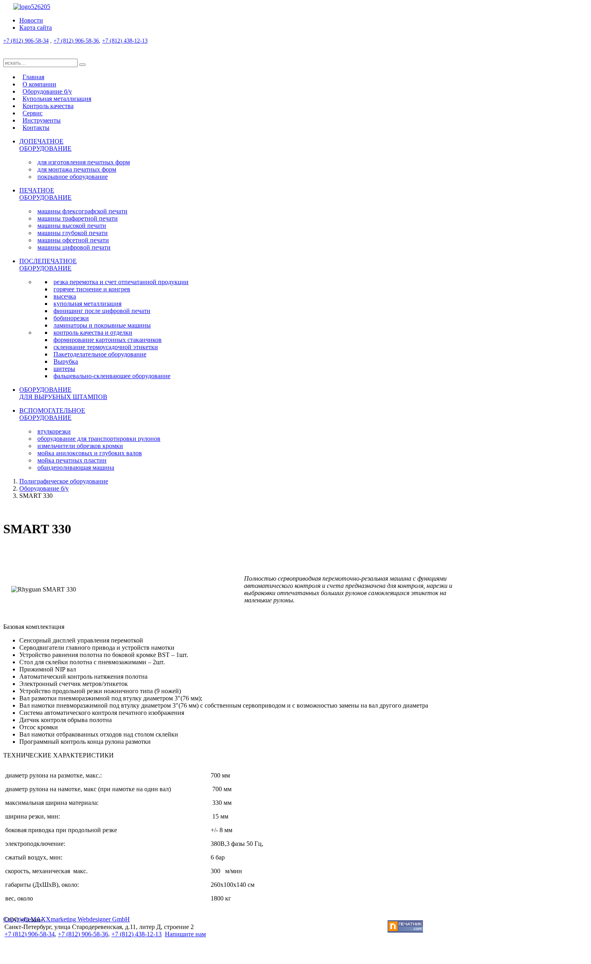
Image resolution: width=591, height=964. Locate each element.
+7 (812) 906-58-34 (26, 41)
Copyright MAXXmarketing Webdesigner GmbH (66, 919)
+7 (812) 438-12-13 (125, 41)
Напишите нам (185, 934)
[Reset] (82, 64)
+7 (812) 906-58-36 (76, 41)
